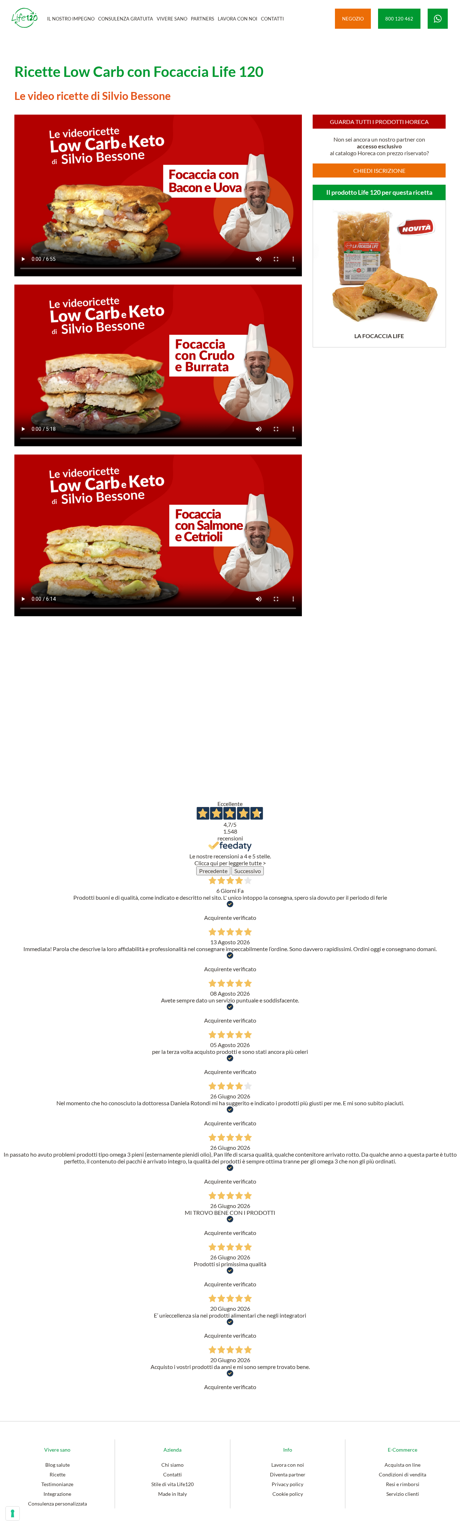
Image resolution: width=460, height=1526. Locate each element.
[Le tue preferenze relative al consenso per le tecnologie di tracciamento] (12, 1513)
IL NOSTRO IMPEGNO (71, 19)
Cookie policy (287, 1494)
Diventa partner (287, 1474)
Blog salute (57, 1465)
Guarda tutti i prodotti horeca (379, 121)
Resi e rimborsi (402, 1484)
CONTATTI (272, 19)
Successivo (247, 870)
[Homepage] (24, 18)
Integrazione (57, 1494)
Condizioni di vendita (402, 1474)
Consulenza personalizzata (57, 1503)
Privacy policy (287, 1484)
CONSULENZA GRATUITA (125, 19)
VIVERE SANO (172, 19)
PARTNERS (202, 19)
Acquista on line (402, 1465)
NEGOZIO (353, 19)
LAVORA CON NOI (237, 19)
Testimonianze (57, 1484)
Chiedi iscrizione (379, 170)
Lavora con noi (287, 1465)
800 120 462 (399, 19)
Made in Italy (172, 1494)
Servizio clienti (402, 1494)
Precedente (213, 870)
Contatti (172, 1474)
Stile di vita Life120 (172, 1484)
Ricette (57, 1474)
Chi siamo (172, 1465)
